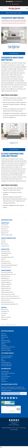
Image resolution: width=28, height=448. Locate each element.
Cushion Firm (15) (5, 246)
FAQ (2, 359)
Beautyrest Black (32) (6, 288)
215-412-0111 (16, 4)
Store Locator (4, 378)
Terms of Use (19, 427)
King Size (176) (4, 232)
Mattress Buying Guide (7, 356)
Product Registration (6, 364)
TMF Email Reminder (6, 365)
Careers (3, 379)
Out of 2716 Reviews (18, 1)
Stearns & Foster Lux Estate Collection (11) (10, 298)
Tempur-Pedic (4, 337)
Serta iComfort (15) (5, 276)
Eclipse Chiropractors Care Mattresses (12, 155)
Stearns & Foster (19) (6, 317)
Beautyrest (4, 335)
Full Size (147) (4, 228)
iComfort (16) (4, 313)
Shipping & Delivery (6, 357)
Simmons (3, 334)
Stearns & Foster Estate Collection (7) (10, 296)
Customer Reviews (5, 376)
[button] (2, 13)
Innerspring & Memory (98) (7, 257)
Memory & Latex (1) (5, 261)
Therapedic (4, 345)
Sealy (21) (3, 315)
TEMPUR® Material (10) (6, 253)
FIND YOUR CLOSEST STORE (13, 13)
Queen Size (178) (5, 230)
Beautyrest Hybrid (5, 342)
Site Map (16, 429)
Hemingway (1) (4, 319)
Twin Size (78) (4, 224)
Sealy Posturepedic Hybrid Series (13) (9, 304)
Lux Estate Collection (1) (6, 280)
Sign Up (23, 393)
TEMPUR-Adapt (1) (5, 278)
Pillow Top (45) (4, 244)
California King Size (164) (6, 234)
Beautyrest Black (5, 340)
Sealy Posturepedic (6, 350)
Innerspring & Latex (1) (6, 263)
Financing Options (6, 362)
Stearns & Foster (5, 348)
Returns (3, 361)
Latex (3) (3, 259)
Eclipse (3, 343)
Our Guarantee (5, 371)
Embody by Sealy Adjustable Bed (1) (9, 265)
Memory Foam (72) (5, 251)
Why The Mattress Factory (8, 373)
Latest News (4, 374)
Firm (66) (3, 240)
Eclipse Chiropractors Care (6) (8, 294)
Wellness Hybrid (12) (5, 290)
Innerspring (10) (4, 255)
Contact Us (4, 381)
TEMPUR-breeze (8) (5, 286)
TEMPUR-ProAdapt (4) (6, 282)
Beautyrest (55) (4, 309)
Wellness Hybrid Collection (8, 347)
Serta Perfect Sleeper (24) (7, 272)
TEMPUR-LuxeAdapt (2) (6, 284)
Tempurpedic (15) (5, 311)
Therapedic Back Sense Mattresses (12, 58)
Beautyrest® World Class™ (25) (8, 274)
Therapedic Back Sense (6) (7, 292)
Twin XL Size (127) (5, 227)
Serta (2, 338)
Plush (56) (3, 242)
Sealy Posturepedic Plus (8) (7, 302)
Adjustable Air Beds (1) (6, 267)
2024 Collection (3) (5, 300)
